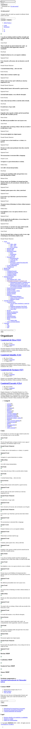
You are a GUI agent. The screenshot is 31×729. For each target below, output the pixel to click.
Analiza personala (11, 292)
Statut (11, 252)
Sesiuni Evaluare (11, 289)
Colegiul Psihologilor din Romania (12, 711)
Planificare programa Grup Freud (18, 306)
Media (8, 319)
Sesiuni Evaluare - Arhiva (13, 290)
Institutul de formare (12, 416)
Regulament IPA (14, 258)
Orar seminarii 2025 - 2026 (14, 279)
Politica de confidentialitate (10, 720)
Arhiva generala (11, 427)
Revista (9, 310)
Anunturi (9, 412)
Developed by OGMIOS (7, 724)
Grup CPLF (13, 309)
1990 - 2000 (13, 244)
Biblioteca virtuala (14, 299)
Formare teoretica (11, 293)
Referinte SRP (10, 248)
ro (4, 29)
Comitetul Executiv (12, 271)
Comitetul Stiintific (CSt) (11, 355)
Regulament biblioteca (15, 296)
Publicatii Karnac (11, 316)
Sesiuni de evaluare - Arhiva (14, 418)
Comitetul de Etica (11, 275)
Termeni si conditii (8, 719)
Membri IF (9, 278)
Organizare (12, 344)
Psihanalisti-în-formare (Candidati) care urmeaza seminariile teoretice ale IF (20, 283)
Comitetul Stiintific (11, 274)
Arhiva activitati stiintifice (13, 321)
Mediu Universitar (11, 317)
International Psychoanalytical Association (14, 708)
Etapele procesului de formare (14, 288)
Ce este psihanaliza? (12, 265)
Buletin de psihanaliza (12, 312)
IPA (8, 324)
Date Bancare (10, 266)
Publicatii (9, 314)
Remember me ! (6, 6)
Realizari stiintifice (11, 313)
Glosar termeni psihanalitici (17, 297)
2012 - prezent (13, 247)
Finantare (9, 405)
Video (8, 406)
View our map (7, 692)
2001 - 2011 (13, 245)
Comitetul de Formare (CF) (12, 370)
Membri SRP (10, 250)
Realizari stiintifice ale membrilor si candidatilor (16, 717)
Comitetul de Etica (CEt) (11, 340)
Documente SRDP (11, 251)
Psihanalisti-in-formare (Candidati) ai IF (17, 281)
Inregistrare (6, 27)
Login (5, 25)
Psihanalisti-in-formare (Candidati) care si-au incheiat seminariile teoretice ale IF (20, 285)
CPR (8, 326)
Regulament (13, 254)
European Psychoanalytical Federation (13, 710)
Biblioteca (9, 295)
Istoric (8, 243)
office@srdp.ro (7, 22)
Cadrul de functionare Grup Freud (18, 307)
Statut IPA (12, 261)
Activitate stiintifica (12, 413)
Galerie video (13, 320)
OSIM (8, 426)
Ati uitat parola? (14, 6)
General (9, 403)
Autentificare (4, 4)
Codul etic (12, 255)
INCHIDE (3, 20)
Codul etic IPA (14, 259)
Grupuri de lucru (11, 302)
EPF (8, 327)
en (4, 31)
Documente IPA (11, 257)
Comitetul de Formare (12, 272)
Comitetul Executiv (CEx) (11, 383)
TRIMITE (9, 20)
